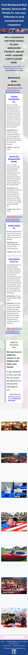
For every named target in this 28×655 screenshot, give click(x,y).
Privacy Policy (7, 645)
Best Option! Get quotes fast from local (14, 90)
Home (2, 641)
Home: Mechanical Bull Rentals (12, 66)
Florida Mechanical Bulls (16, 68)
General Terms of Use (19, 645)
